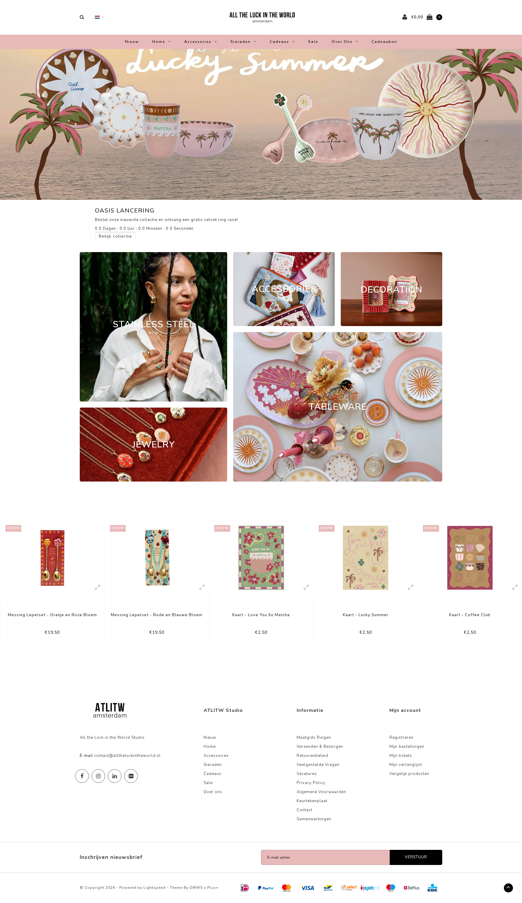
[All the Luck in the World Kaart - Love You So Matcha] (157, 557)
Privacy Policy (311, 783)
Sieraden (240, 41)
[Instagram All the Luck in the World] (98, 776)
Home (158, 41)
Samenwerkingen (314, 819)
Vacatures (307, 774)
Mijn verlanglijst (405, 764)
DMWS (196, 887)
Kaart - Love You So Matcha (156, 615)
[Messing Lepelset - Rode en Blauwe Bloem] (52, 557)
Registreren (401, 737)
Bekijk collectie (115, 236)
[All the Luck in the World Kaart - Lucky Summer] (261, 557)
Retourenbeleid (312, 755)
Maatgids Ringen (314, 737)
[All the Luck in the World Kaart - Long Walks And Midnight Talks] (470, 557)
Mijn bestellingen (406, 746)
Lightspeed (154, 887)
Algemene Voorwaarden (321, 792)
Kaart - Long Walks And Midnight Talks (470, 615)
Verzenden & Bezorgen (320, 746)
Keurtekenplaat (312, 801)
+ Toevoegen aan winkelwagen (48, 634)
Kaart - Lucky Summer (261, 615)
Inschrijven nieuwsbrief (111, 857)
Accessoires (197, 41)
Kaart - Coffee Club (365, 615)
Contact (304, 810)
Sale (313, 41)
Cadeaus (279, 41)
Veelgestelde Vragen (318, 764)
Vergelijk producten (409, 774)
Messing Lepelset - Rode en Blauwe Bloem (52, 615)
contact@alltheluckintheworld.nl (127, 755)
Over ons (342, 41)
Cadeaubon (384, 41)
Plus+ (212, 887)
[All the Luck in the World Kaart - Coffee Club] (366, 557)
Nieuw (132, 41)
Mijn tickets (400, 755)
